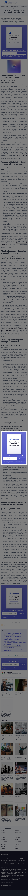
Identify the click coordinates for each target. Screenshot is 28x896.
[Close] (25, 433)
